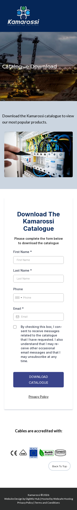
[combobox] (18, 298)
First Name (22, 252)
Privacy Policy (39, 396)
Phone (18, 289)
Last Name (22, 270)
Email (18, 308)
